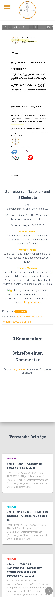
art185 (27, 316)
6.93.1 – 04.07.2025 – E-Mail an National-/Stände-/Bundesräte (27, 515)
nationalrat (37, 316)
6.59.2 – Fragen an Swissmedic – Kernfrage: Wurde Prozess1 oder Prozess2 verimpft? (24, 569)
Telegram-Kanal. (32, 302)
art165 (19, 316)
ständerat (26, 322)
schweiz (17, 322)
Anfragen (20, 311)
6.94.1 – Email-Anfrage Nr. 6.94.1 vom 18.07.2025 (25, 465)
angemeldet (19, 369)
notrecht (7, 322)
